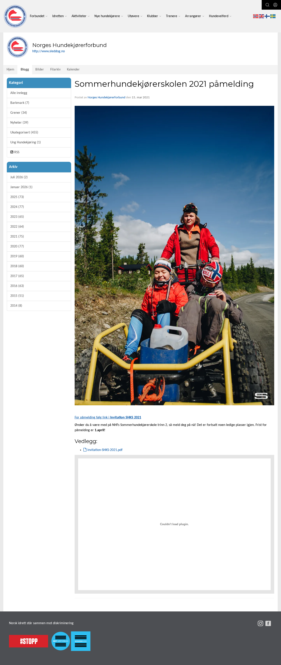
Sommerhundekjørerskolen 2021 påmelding (164, 84)
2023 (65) (17, 217)
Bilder (39, 69)
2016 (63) (17, 286)
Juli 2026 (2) (19, 177)
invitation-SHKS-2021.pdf (104, 450)
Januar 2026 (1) (21, 187)
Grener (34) (18, 113)
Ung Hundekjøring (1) (25, 142)
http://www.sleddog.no (48, 51)
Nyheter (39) (19, 122)
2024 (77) (17, 207)
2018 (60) (17, 266)
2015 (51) (17, 296)
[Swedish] (273, 16)
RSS (16, 152)
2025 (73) (17, 197)
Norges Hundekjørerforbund (106, 97)
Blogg (25, 69)
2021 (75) (17, 236)
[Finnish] (267, 16)
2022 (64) (17, 227)
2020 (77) (17, 246)
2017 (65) (17, 276)
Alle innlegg (18, 93)
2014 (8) (16, 306)
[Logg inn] (275, 5)
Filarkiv (55, 69)
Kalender (73, 69)
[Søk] (267, 5)
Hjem (10, 69)
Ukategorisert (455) (24, 132)
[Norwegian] (256, 16)
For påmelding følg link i (108, 417)
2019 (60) (17, 256)
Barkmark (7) (19, 103)
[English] (262, 16)
